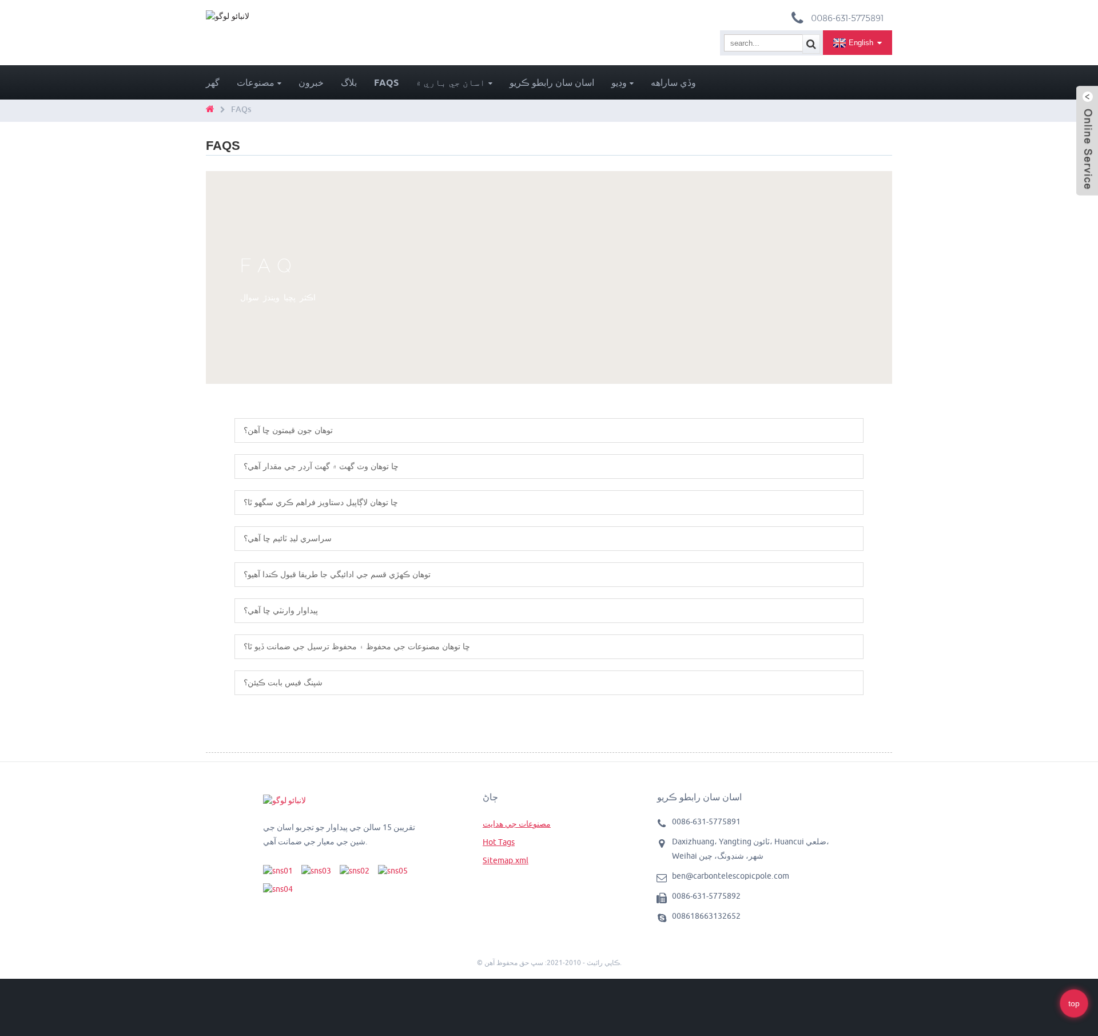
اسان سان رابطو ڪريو (552, 82)
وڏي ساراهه (673, 82)
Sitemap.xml (505, 860)
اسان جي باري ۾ (451, 82)
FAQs (386, 82)
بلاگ (349, 82)
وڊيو (619, 82)
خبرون (311, 82)
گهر (213, 82)
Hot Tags (499, 842)
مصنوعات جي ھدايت (517, 823)
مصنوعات (255, 82)
